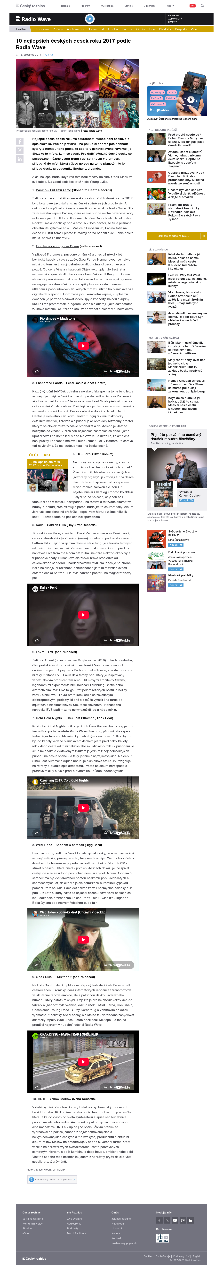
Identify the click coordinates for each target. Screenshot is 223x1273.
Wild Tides (44, 845)
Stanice (129, 6)
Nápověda (118, 1223)
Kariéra (116, 1233)
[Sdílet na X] (20, 150)
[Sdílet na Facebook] (20, 141)
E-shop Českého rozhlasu (167, 426)
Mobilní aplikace (77, 1233)
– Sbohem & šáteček (68, 845)
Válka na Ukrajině (33, 1218)
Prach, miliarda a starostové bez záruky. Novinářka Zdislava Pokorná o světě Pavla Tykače (184, 212)
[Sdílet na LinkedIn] (20, 159)
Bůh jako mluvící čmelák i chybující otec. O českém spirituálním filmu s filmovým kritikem (187, 348)
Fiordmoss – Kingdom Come (57, 246)
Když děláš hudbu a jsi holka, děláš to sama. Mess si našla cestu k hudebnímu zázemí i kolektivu (184, 261)
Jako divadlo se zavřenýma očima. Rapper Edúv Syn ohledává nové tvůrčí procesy (187, 318)
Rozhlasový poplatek (124, 1243)
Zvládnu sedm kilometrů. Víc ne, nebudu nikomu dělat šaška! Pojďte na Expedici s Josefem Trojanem (185, 159)
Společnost (96, 29)
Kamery (172, 22)
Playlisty (165, 29)
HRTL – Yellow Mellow (54, 1099)
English (196, 1256)
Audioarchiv (175, 19)
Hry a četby (156, 92)
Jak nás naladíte (121, 1218)
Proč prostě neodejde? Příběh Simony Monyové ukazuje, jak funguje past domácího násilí (186, 140)
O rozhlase (150, 6)
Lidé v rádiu (119, 1228)
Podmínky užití (181, 1256)
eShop (26, 1233)
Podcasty (73, 1228)
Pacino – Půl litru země (53, 190)
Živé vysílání (156, 104)
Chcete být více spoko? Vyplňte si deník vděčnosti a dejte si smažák (186, 193)
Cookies (148, 1256)
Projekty (181, 29)
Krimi (171, 92)
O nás (140, 29)
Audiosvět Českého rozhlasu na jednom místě (172, 119)
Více (195, 29)
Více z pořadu (158, 249)
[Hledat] (202, 6)
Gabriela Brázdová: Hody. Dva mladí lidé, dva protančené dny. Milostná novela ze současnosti (186, 178)
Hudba (21, 29)
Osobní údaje (163, 1256)
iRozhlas (65, 6)
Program (85, 6)
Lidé (152, 29)
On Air (49, 54)
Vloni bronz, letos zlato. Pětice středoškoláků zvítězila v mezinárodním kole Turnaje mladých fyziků (185, 299)
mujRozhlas (107, 6)
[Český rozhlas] (30, 6)
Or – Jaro (83, 454)
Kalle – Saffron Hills (51, 525)
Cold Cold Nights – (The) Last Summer (65, 718)
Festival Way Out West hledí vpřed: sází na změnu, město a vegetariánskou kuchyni (187, 280)
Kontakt (116, 1238)
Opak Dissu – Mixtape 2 (54, 977)
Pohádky (155, 98)
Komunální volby (33, 1223)
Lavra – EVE (45, 652)
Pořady (58, 29)
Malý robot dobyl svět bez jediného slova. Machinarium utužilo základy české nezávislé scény (186, 367)
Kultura (127, 29)
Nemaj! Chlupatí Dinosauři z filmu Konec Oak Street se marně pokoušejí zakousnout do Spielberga (187, 386)
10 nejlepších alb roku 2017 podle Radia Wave (45, 463)
